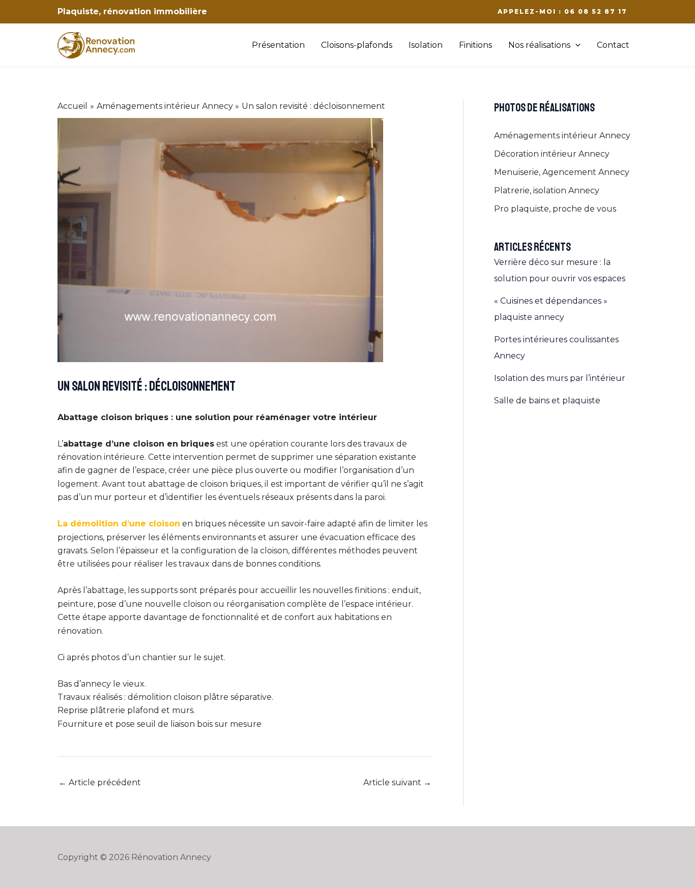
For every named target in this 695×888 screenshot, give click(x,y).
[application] (575, 45)
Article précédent (100, 782)
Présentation (278, 45)
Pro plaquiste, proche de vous (555, 209)
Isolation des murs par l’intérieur (559, 378)
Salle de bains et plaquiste (547, 400)
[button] (562, 11)
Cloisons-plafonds (356, 45)
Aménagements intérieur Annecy (562, 135)
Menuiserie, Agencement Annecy (561, 172)
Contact (613, 45)
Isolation (426, 45)
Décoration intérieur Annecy (552, 154)
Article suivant (397, 782)
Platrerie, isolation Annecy (546, 190)
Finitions (475, 45)
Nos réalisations (539, 45)
